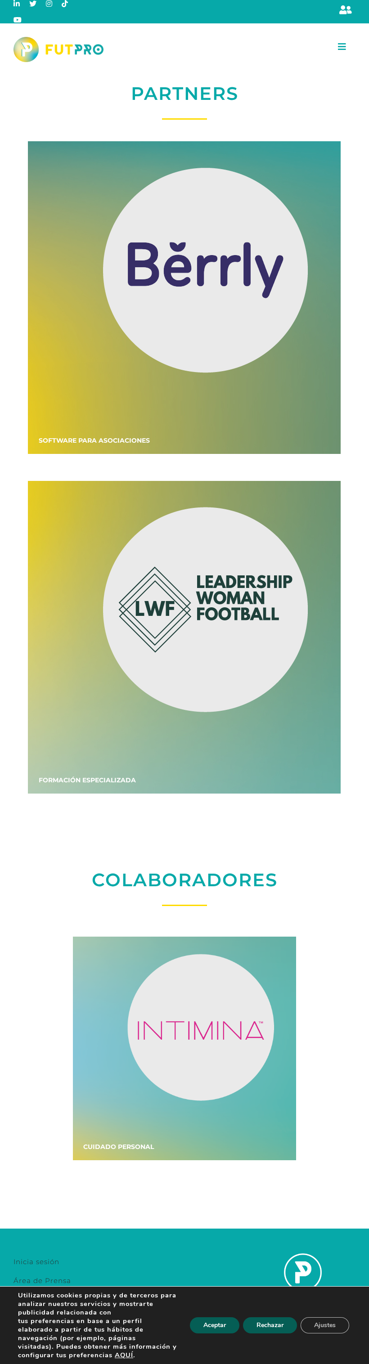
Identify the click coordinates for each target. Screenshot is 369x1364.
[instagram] (49, 3)
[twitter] (33, 3)
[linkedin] (17, 3)
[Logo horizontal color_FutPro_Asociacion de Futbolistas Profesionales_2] (59, 40)
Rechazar (270, 1325)
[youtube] (18, 19)
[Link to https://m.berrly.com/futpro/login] (346, 10)
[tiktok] (65, 3)
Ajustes (325, 1325)
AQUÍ (124, 1355)
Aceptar (214, 1325)
